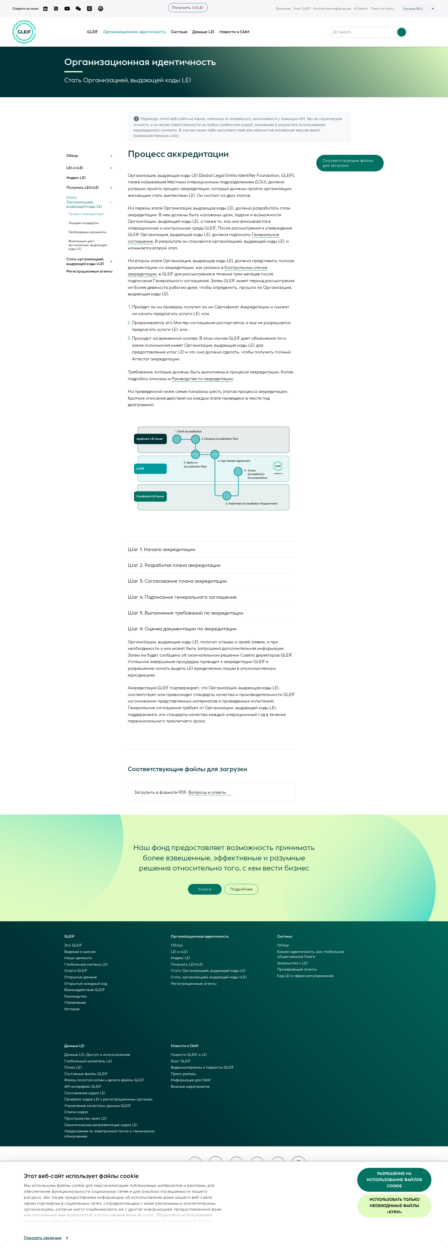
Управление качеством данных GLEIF (97, 1105)
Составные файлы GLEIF (86, 1073)
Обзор (72, 156)
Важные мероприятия (190, 1086)
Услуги (205, 889)
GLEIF (92, 31)
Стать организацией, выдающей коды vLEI (85, 261)
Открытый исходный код (85, 983)
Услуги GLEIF (75, 970)
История (71, 1009)
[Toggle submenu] (110, 156)
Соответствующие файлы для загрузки (348, 163)
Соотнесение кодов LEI (84, 1093)
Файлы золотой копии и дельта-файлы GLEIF (104, 1080)
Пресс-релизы (183, 1073)
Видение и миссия (79, 951)
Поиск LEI (73, 1067)
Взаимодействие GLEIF (84, 989)
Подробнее (241, 889)
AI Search (361, 8)
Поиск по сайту (382, 8)
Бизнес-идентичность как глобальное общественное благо (310, 954)
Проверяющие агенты (297, 969)
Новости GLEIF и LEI (189, 1054)
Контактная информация (332, 8)
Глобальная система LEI (86, 964)
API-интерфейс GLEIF (82, 1086)
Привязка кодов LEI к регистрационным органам (108, 1099)
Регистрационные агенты (89, 271)
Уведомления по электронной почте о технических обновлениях (109, 1134)
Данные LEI (203, 31)
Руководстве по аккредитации (202, 378)
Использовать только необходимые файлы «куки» (394, 1206)
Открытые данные (80, 977)
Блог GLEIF (302, 8)
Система (179, 31)
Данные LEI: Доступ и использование (97, 1054)
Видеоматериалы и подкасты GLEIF (202, 1067)
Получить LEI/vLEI (82, 187)
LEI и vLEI (74, 168)
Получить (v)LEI (188, 7)
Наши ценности (78, 958)
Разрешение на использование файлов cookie (394, 1180)
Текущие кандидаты (83, 223)
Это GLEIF (73, 945)
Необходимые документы (87, 232)
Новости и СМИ (234, 31)
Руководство (75, 996)
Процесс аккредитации (86, 214)
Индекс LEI (76, 178)
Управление (75, 1002)
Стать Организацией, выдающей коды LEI (84, 202)
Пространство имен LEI (85, 1118)
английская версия (292, 130)
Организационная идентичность (134, 31)
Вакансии (283, 8)
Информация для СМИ (191, 1080)
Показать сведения (42, 1237)
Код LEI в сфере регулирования (305, 975)
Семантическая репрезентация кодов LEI (100, 1124)
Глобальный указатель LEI (88, 1061)
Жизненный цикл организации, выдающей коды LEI (87, 245)
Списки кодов (76, 1112)
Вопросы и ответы (207, 792)
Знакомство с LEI (292, 963)
